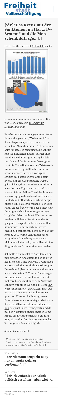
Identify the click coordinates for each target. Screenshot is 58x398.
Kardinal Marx (13, 277)
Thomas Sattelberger (40, 273)
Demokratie (36, 342)
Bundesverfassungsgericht (18, 342)
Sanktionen (30, 345)
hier (19, 215)
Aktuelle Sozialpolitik (34, 339)
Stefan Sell (38, 46)
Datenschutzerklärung (15, 391)
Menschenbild (18, 345)
